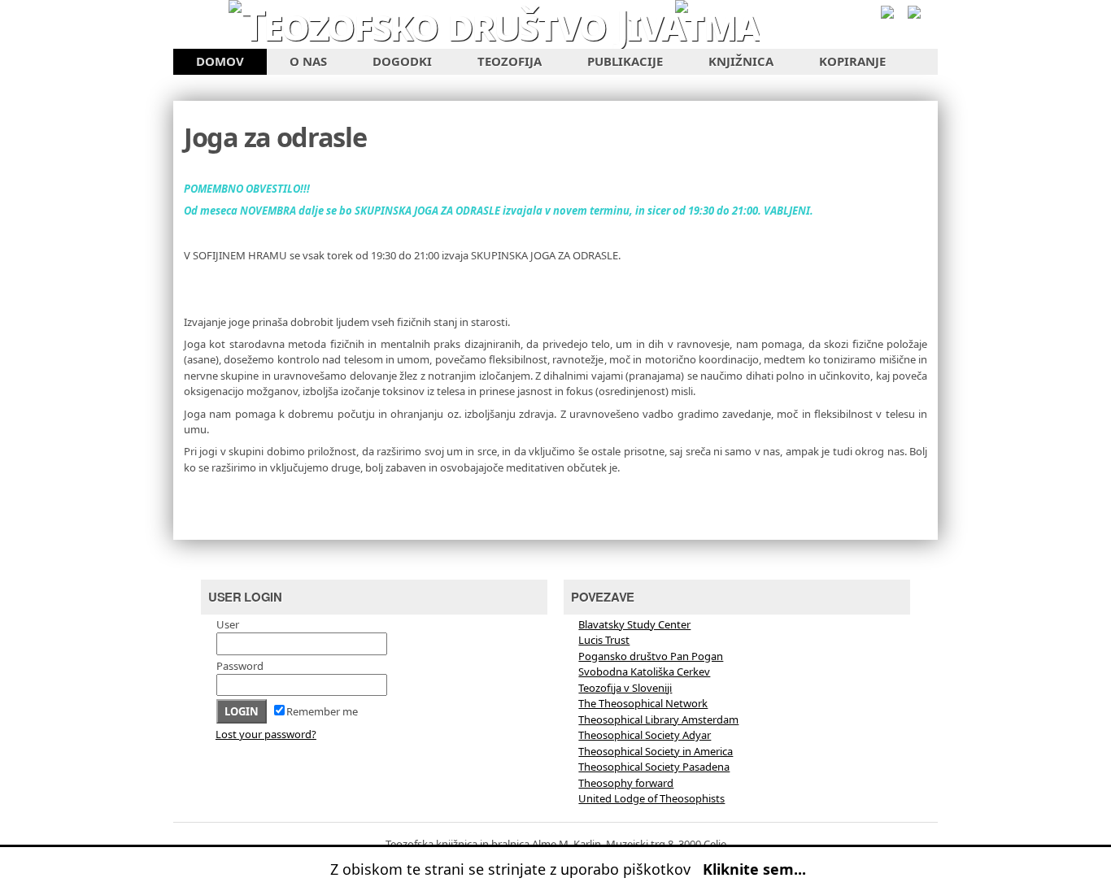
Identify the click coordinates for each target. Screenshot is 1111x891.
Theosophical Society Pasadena (654, 766)
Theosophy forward (625, 783)
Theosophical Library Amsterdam (658, 719)
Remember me (322, 711)
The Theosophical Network (643, 703)
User (227, 624)
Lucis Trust (604, 639)
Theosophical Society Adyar (644, 735)
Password (240, 665)
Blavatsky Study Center (634, 624)
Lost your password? (266, 734)
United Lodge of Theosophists (651, 798)
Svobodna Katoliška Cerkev (644, 671)
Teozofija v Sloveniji (625, 687)
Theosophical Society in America (655, 751)
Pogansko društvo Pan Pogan (650, 656)
